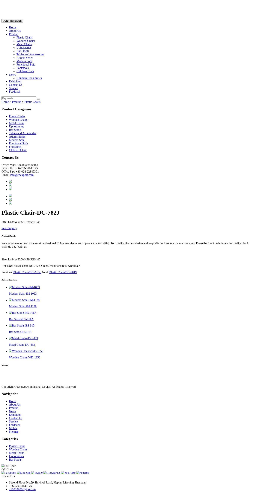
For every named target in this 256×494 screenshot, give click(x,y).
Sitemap (14, 431)
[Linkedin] (24, 472)
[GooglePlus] (51, 472)
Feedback (14, 91)
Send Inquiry (9, 228)
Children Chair (25, 71)
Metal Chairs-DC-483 (22, 344)
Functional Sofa (25, 64)
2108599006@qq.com (22, 489)
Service (13, 88)
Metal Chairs (24, 44)
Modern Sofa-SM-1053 (23, 293)
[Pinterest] (82, 472)
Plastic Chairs (24, 37)
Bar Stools (22, 51)
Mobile (13, 428)
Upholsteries (23, 47)
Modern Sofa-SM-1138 (23, 306)
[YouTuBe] (68, 472)
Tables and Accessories (30, 54)
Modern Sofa (24, 61)
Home (12, 27)
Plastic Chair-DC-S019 (63, 272)
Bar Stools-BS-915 (20, 331)
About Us (15, 30)
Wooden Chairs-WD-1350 (24, 357)
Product (13, 34)
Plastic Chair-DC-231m (27, 272)
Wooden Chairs (25, 40)
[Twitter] (37, 472)
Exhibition (15, 81)
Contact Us (15, 84)
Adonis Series (24, 57)
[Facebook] (8, 472)
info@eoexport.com (22, 174)
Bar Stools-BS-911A (21, 319)
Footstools (22, 67)
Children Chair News (29, 78)
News (12, 74)
